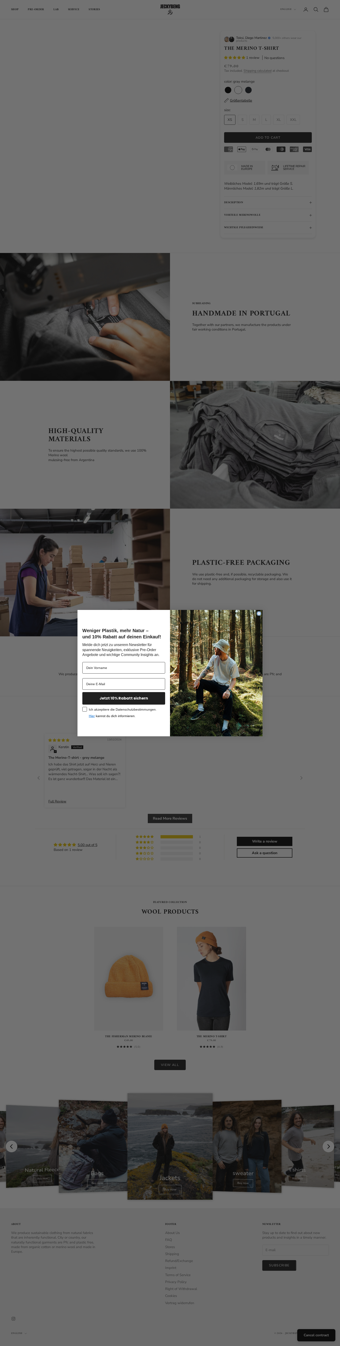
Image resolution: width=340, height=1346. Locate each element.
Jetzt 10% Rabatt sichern (123, 698)
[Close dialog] (259, 613)
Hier (92, 716)
